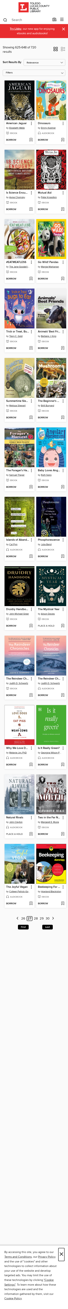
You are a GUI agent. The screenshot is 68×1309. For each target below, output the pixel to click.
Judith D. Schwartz (18, 683)
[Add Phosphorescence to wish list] (62, 556)
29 (42, 919)
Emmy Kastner (48, 128)
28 (36, 919)
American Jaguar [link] (16, 123)
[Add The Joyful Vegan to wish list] (31, 903)
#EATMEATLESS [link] (16, 262)
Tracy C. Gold (15, 336)
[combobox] (26, 20)
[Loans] (54, 20)
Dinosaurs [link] (44, 123)
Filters (9, 72)
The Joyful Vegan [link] (17, 887)
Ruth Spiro (46, 475)
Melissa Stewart (17, 405)
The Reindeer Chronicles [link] (17, 678)
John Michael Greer (19, 613)
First (23, 927)
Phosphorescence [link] (49, 540)
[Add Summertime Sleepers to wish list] (31, 417)
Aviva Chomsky (17, 197)
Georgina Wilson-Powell (51, 752)
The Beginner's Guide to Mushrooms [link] (49, 401)
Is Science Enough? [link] (17, 192)
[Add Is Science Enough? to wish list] (31, 209)
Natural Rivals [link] (14, 817)
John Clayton (15, 822)
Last (47, 927)
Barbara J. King (48, 336)
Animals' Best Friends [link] (49, 331)
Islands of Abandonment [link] (17, 540)
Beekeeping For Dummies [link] (49, 887)
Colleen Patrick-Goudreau (20, 891)
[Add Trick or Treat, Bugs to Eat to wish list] (31, 348)
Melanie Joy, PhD (18, 752)
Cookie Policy (13, 1298)
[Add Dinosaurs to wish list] (62, 140)
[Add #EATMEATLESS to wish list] (31, 279)
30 (48, 919)
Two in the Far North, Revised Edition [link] (49, 817)
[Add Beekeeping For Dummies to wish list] (62, 903)
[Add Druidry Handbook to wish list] (31, 626)
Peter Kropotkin (49, 197)
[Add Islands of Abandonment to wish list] (31, 556)
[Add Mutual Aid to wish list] (62, 209)
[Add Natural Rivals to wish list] (31, 834)
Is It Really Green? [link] (49, 748)
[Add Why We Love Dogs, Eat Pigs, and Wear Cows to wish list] (31, 765)
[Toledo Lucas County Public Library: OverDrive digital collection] (34, 8)
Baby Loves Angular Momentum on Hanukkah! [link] (49, 470)
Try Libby (15, 29)
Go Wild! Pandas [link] (48, 262)
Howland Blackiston (51, 891)
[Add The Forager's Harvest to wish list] (31, 487)
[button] (55, 50)
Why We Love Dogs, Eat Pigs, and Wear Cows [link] (17, 748)
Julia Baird (46, 544)
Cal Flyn (13, 544)
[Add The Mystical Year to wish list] (62, 626)
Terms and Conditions (18, 1257)
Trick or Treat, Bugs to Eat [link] (17, 331)
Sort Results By (12, 62)
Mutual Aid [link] (44, 192)
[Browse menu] (62, 19)
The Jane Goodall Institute (20, 266)
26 (23, 919)
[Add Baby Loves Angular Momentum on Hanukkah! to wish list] (62, 487)
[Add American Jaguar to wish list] (31, 140)
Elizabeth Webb (17, 128)
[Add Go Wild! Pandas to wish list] (62, 279)
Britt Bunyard (47, 405)
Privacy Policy (46, 1257)
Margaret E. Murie (50, 822)
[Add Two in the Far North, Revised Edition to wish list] (62, 834)
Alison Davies (48, 613)
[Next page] (53, 919)
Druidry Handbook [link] (17, 609)
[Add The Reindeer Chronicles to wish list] (31, 695)
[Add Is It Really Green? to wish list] (62, 765)
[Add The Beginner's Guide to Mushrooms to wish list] (62, 417)
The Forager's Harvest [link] (17, 470)
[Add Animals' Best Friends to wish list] (62, 348)
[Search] (5, 20)
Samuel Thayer (16, 475)
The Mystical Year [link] (48, 609)
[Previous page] (17, 919)
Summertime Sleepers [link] (17, 401)
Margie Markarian (50, 266)
